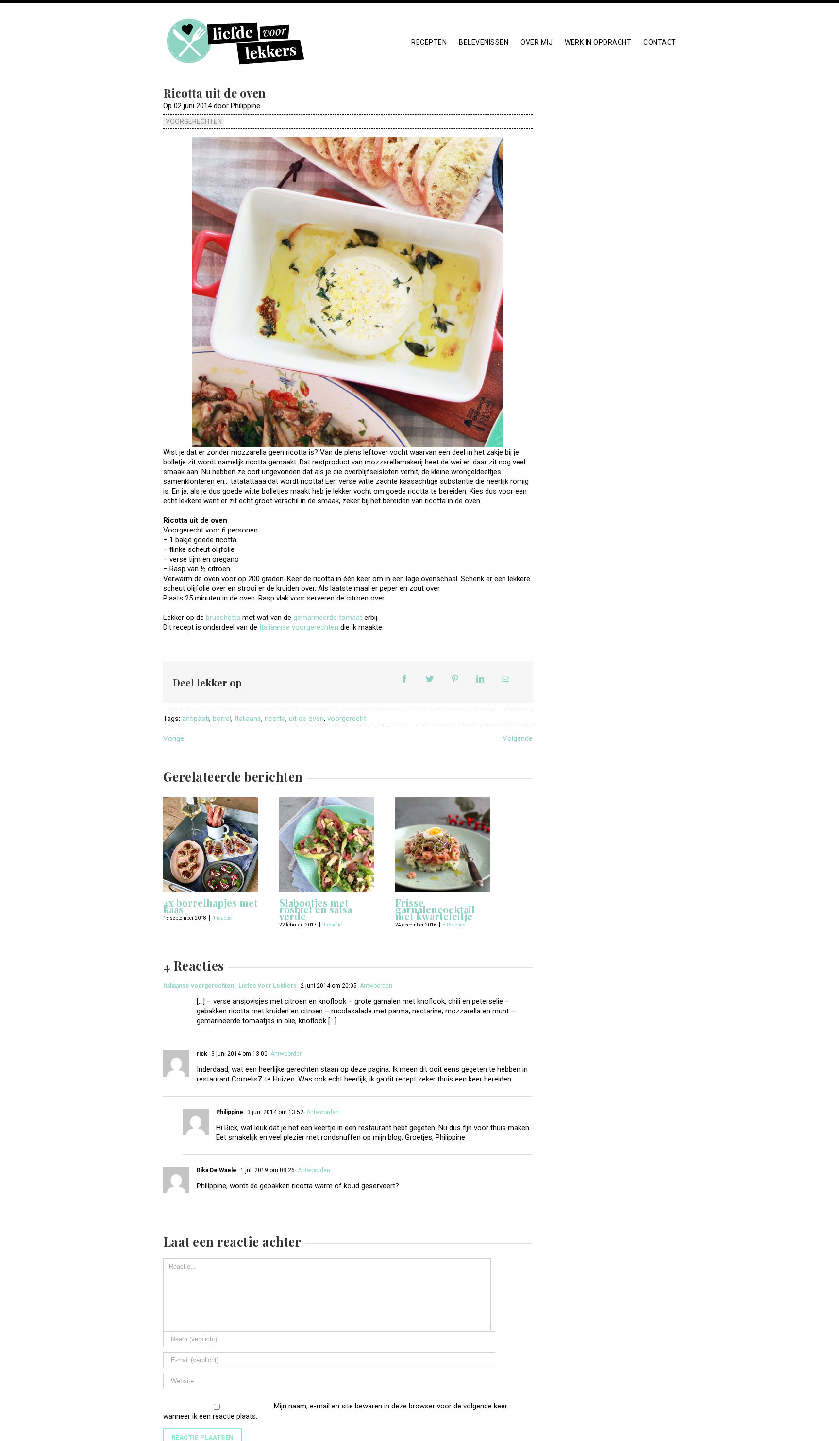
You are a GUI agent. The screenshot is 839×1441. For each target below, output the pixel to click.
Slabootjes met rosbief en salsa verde (315, 909)
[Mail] (505, 678)
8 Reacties (454, 924)
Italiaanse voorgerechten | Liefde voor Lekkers (230, 985)
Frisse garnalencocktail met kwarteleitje (435, 909)
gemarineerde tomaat (327, 617)
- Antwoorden (374, 985)
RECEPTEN (429, 42)
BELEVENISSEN (483, 42)
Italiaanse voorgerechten (298, 627)
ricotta (275, 718)
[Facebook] (404, 678)
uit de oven (306, 718)
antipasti (195, 718)
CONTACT (659, 42)
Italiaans (248, 718)
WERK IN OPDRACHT (598, 42)
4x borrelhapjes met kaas (210, 906)
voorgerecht (346, 718)
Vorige (173, 738)
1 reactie (222, 918)
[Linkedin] (480, 678)
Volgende (518, 738)
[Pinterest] (455, 678)
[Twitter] (429, 678)
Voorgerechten (194, 121)
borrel (222, 718)
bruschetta (223, 617)
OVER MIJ (536, 42)
